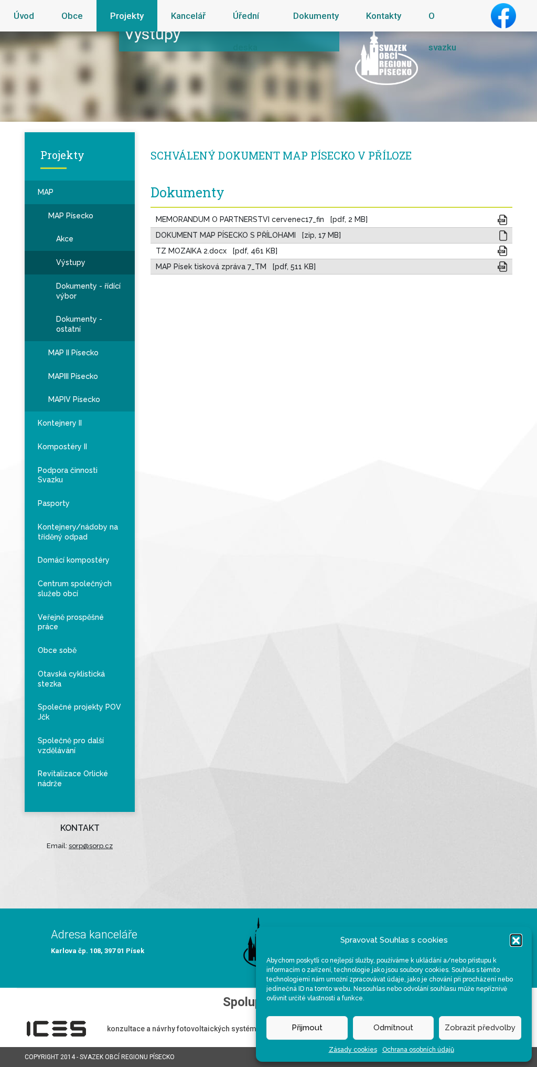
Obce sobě (57, 650)
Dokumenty (316, 15)
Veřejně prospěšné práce (71, 622)
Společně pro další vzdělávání (71, 745)
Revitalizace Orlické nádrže (73, 778)
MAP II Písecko (73, 352)
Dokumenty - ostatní (79, 324)
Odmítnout (393, 1027)
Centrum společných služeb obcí (75, 588)
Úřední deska (246, 31)
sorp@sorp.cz (91, 846)
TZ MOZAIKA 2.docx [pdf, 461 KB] (216, 251)
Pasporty (54, 503)
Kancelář (188, 15)
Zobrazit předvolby (480, 1027)
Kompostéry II (62, 446)
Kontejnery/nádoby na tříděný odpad (78, 532)
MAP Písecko (70, 216)
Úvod (24, 15)
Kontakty (383, 15)
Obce (72, 15)
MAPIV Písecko (74, 399)
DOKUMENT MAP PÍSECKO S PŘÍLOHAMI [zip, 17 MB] (248, 235)
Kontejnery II (60, 423)
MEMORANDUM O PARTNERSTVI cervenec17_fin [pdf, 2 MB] (262, 219)
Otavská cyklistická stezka (71, 679)
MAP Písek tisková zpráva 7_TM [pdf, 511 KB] (236, 266)
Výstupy (70, 262)
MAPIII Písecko (73, 376)
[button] (516, 940)
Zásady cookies (353, 1049)
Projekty (127, 15)
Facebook (503, 15)
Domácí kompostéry (74, 560)
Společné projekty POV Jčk (79, 712)
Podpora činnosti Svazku (68, 475)
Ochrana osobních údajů (418, 1049)
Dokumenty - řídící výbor (88, 291)
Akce (64, 239)
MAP (45, 192)
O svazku (442, 31)
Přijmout (307, 1027)
